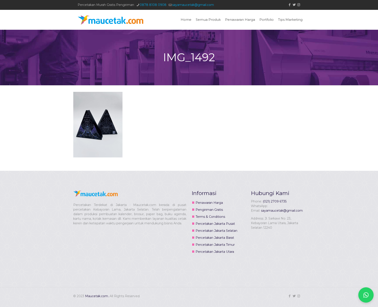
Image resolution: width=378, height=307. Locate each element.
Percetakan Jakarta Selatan (216, 231)
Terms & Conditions (210, 217)
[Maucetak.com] (110, 20)
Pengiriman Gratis (209, 210)
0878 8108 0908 (153, 5)
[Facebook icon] (289, 5)
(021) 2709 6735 (275, 201)
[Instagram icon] (298, 5)
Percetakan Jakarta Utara (215, 252)
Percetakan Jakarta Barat (215, 238)
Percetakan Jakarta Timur (215, 245)
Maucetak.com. (97, 296)
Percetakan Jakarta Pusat (215, 224)
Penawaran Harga (209, 203)
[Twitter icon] (294, 5)
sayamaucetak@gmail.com (193, 5)
